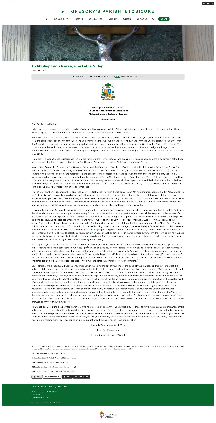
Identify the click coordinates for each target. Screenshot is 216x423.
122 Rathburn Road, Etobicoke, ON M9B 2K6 (44, 392)
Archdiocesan (53, 377)
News (37, 377)
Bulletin (127, 19)
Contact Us (142, 19)
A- (208, 3)
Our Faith (78, 19)
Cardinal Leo (82, 377)
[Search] (153, 19)
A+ (204, 3)
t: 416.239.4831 (36, 394)
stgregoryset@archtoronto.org (40, 397)
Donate (164, 19)
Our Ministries (95, 19)
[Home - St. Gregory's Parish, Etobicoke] (47, 19)
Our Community (61, 19)
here (117, 77)
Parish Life (112, 19)
